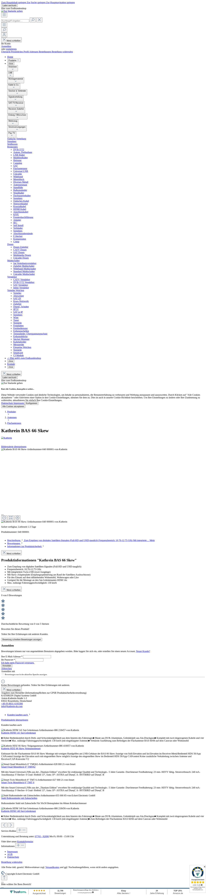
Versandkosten (52, 867)
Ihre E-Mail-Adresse (11, 656)
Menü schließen (14, 41)
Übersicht (6, 51)
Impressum (19, 403)
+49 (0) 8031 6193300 (12, 703)
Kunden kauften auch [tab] (17, 715)
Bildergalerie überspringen (13, 446)
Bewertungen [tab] (14, 543)
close (10, 63)
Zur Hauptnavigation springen (60, 2)
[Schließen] (2, 514)
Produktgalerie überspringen (14, 720)
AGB (10, 854)
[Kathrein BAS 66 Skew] (34, 449)
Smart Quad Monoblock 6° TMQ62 (18, 767)
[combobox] (15, 20)
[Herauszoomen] (4, 517)
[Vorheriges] (4, 825)
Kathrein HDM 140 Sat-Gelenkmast (18, 811)
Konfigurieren (31, 403)
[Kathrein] (103, 438)
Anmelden (6, 46)
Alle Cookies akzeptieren (13, 406)
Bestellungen (45, 51)
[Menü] (4, 14)
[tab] (81, 540)
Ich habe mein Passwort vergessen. (17, 662)
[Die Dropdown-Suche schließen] (39, 19)
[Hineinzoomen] (17, 517)
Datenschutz (7, 403)
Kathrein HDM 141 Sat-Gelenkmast (18, 733)
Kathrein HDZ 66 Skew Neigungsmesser (21, 748)
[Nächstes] (11, 825)
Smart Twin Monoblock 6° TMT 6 (17, 782)
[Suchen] (33, 19)
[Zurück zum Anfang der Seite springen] (4, 877)
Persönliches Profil (20, 51)
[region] (103, 485)
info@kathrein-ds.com (11, 706)
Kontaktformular (25, 841)
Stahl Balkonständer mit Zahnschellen (19, 798)
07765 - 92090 (42, 836)
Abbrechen (6, 668)
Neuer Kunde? (143, 651)
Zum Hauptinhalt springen (14, 2)
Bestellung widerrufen (62, 51)
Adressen (34, 51)
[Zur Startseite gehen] (12, 11)
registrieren (11, 49)
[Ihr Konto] (4, 34)
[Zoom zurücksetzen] (11, 517)
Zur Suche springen (36, 2)
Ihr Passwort (8, 659)
